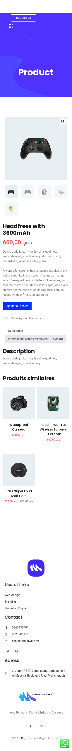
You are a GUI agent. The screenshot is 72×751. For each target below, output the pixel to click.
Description (15, 331)
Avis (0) (58, 339)
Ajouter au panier (17, 306)
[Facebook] (8, 651)
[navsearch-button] (7, 10)
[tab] (15, 331)
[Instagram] (16, 651)
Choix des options (18, 505)
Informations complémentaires (28, 339)
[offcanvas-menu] (11, 26)
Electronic (35, 318)
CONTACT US (23, 18)
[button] (63, 121)
